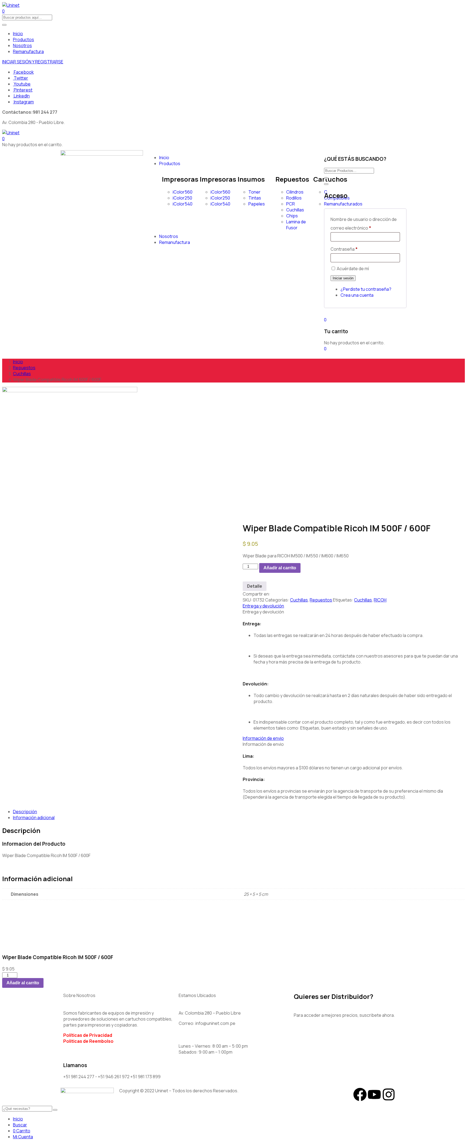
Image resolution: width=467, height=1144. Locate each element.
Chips (292, 216)
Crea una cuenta (357, 295)
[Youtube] (374, 1094)
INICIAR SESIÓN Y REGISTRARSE (32, 62)
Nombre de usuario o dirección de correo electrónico (364, 223)
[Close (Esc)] (326, 184)
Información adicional (34, 818)
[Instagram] (388, 1094)
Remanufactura (28, 51)
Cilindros (294, 192)
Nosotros (22, 45)
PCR (290, 204)
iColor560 (182, 192)
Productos (23, 40)
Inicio (18, 34)
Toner (254, 192)
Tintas (254, 198)
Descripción (25, 812)
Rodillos (294, 198)
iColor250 (182, 198)
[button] (3, 139)
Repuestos (24, 368)
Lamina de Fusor (296, 225)
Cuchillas (295, 210)
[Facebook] (360, 1094)
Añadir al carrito (279, 568)
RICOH (380, 600)
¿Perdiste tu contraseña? (366, 289)
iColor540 (182, 204)
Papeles (256, 204)
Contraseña (344, 249)
